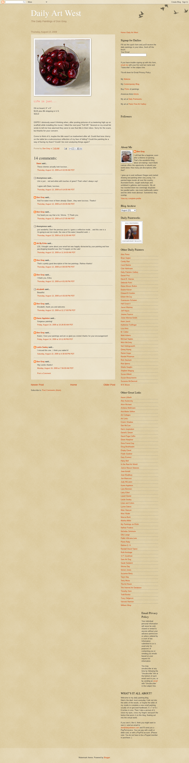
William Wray (126, 605)
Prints (127, 89)
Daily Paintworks (135, 99)
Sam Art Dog (126, 559)
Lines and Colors (127, 503)
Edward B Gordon (128, 293)
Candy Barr (125, 261)
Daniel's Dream (127, 433)
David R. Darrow (127, 279)
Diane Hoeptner (127, 440)
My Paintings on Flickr (130, 524)
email (155, 681)
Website (127, 79)
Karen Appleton (43, 318)
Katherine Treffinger (129, 325)
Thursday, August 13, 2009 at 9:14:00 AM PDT (56, 190)
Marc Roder (125, 514)
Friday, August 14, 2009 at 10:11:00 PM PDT (55, 339)
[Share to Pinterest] (81, 148)
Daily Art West (56, 12)
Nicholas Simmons (128, 531)
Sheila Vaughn (126, 367)
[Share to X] (75, 148)
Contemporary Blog (131, 84)
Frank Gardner (126, 454)
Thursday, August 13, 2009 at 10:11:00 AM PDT (56, 235)
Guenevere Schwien (129, 300)
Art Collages (126, 415)
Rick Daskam (126, 360)
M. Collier (124, 332)
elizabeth (40, 289)
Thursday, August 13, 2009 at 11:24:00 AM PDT (56, 252)
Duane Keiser (126, 290)
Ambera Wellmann (128, 408)
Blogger (107, 757)
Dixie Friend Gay (127, 443)
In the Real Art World (129, 464)
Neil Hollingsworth (128, 346)
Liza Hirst (124, 328)
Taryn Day (125, 577)
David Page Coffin (128, 436)
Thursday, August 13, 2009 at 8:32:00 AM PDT (56, 170)
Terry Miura (125, 581)
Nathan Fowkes (127, 528)
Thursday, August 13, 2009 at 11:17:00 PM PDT (56, 310)
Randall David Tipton (129, 549)
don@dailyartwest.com (130, 728)
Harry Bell (125, 461)
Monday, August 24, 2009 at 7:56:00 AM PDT (55, 368)
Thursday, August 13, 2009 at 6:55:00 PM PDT (56, 296)
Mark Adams (126, 335)
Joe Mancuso (126, 478)
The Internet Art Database (131, 588)
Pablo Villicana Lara (129, 538)
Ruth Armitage (126, 552)
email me (124, 65)
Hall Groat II (125, 304)
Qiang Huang (126, 349)
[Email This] (70, 148)
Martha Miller (126, 521)
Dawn (39, 163)
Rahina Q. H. (126, 545)
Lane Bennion (126, 489)
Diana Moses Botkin (129, 286)
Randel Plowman (127, 357)
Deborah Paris (126, 283)
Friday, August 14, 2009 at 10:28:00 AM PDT (55, 325)
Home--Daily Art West (129, 32)
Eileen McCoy (126, 297)
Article (136, 94)
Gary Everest (126, 457)
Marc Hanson (126, 510)
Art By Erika (42, 243)
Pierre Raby (125, 542)
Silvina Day (125, 566)
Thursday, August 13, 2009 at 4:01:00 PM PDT (56, 281)
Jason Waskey (127, 307)
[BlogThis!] (73, 148)
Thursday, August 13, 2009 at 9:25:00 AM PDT (56, 204)
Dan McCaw (125, 425)
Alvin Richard (126, 404)
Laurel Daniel (126, 496)
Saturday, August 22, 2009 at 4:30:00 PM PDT (55, 354)
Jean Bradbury (126, 475)
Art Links (124, 419)
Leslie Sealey (42, 347)
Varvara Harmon (127, 602)
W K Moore (125, 385)
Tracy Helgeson (127, 598)
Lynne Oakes (126, 507)
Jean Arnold (125, 471)
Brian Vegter (126, 258)
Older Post (109, 384)
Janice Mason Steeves (130, 468)
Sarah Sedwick (127, 563)
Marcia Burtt (126, 517)
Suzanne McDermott (129, 381)
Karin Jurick (125, 321)
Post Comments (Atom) (51, 390)
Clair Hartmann (127, 268)
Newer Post (37, 384)
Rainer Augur (126, 353)
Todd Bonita (125, 595)
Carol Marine (126, 265)
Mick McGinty (126, 342)
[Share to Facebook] (78, 148)
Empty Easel (126, 450)
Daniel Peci (125, 276)
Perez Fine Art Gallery (137, 104)
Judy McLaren (126, 482)
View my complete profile (131, 198)
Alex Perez (125, 254)
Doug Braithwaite (127, 447)
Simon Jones (126, 570)
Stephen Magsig (127, 371)
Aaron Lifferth (126, 397)
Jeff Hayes (125, 311)
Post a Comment (44, 373)
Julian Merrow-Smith (129, 318)
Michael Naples (127, 339)
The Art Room (126, 584)
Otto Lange (125, 535)
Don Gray (41, 197)
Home (73, 384)
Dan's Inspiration (127, 429)
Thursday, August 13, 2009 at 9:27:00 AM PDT (56, 219)
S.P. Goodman (126, 556)
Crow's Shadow (127, 422)
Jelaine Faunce (127, 314)
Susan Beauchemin (128, 378)
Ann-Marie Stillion (128, 412)
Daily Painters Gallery (129, 272)
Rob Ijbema (125, 364)
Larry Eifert (125, 492)
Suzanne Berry (127, 573)
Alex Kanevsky (127, 401)
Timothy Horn (126, 591)
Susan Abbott (126, 374)
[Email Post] (65, 148)
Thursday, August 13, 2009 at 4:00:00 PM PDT (56, 267)
